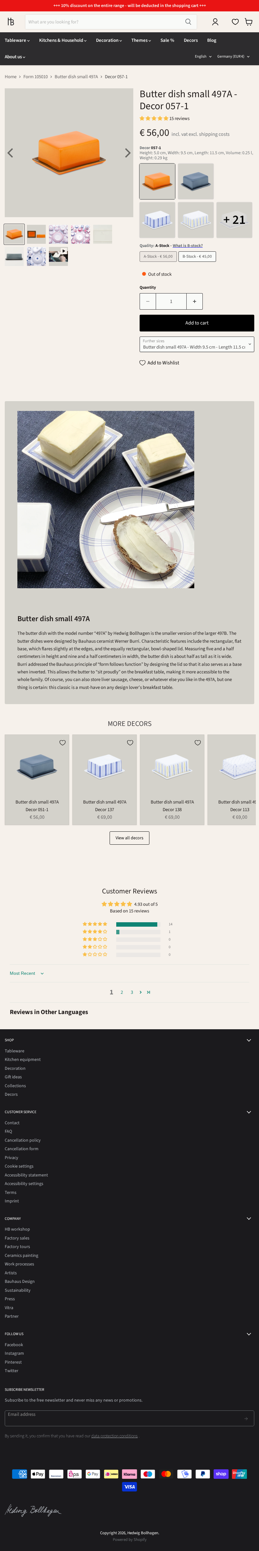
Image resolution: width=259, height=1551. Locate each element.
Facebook (14, 1345)
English (201, 56)
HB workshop (17, 1229)
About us (14, 57)
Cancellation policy (23, 1140)
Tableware (16, 40)
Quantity (148, 287)
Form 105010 (35, 76)
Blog (211, 40)
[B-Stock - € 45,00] (198, 263)
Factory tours (17, 1247)
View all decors (129, 838)
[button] (154, 118)
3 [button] (132, 992)
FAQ (8, 1131)
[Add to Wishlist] (62, 742)
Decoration (107, 40)
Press (10, 1299)
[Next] (127, 153)
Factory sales (17, 1238)
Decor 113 (239, 809)
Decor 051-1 (37, 809)
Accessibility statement (26, 1175)
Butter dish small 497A (76, 76)
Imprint (12, 1201)
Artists (11, 1273)
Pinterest (13, 1362)
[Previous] (11, 153)
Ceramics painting (21, 1255)
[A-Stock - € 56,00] (159, 263)
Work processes (19, 1264)
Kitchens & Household (61, 40)
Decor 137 (104, 809)
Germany (230, 56)
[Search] (188, 22)
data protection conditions (114, 1436)
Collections (15, 1086)
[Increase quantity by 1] (195, 301)
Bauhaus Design (20, 1281)
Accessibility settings (24, 1184)
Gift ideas (13, 1077)
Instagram (14, 1353)
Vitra (9, 1308)
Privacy (11, 1158)
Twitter (11, 1371)
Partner (12, 1316)
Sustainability (18, 1290)
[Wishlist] (235, 22)
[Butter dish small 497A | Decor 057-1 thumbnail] (14, 234)
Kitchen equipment (23, 1059)
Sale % (167, 40)
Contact (12, 1123)
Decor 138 (172, 809)
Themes (139, 40)
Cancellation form (22, 1149)
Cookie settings (19, 1166)
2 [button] (122, 992)
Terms (10, 1192)
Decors (191, 40)
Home (10, 76)
